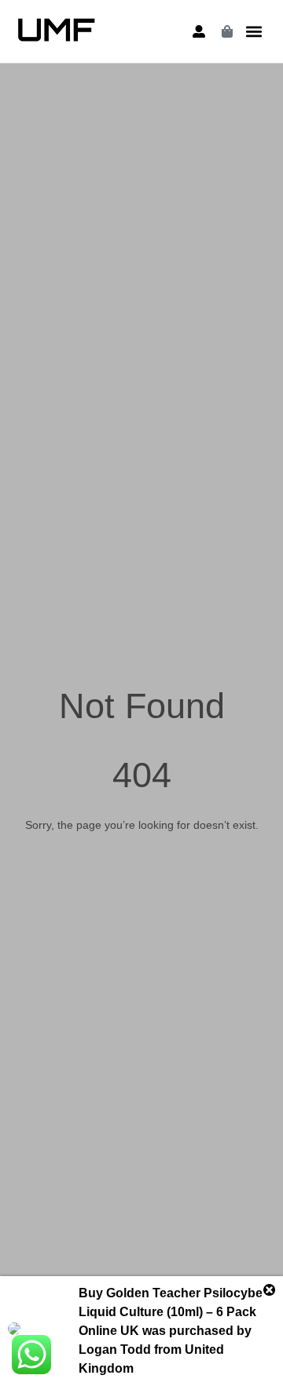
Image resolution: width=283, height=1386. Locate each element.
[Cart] (227, 31)
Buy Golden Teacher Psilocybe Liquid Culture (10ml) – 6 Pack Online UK (171, 1311)
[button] (254, 32)
